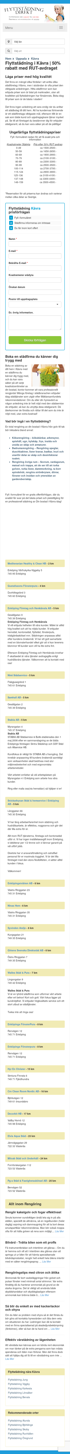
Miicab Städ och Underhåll (23, 1158)
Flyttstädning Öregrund (20, 1438)
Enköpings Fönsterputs (21, 1046)
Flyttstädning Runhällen (20, 1433)
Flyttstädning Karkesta (20, 1388)
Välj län (18, 41)
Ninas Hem (14, 905)
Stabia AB (13, 719)
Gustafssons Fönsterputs (23, 585)
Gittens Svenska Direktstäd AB (25, 950)
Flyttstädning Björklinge (20, 1424)
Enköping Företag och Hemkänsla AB (29, 608)
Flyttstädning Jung (18, 1379)
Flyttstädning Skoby (18, 1429)
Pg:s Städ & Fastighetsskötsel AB (27, 1180)
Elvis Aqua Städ (17, 1136)
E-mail (13, 251)
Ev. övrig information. (21, 312)
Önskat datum (17, 287)
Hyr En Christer (16, 1069)
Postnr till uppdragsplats (23, 299)
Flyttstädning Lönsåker (20, 1392)
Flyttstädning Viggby (19, 1384)
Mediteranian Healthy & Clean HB (27, 563)
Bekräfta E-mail (18, 263)
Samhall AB (14, 697)
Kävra (35, 58)
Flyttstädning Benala (19, 1397)
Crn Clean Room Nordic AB (23, 1091)
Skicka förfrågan (35, 340)
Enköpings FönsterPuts (21, 1024)
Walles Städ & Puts (19, 972)
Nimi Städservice (17, 675)
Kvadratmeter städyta (21, 275)
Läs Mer (59, 1231)
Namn (13, 239)
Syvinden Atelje (17, 928)
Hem (8, 58)
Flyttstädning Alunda (19, 1420)
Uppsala (21, 58)
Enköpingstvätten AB (20, 883)
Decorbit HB (15, 1113)
